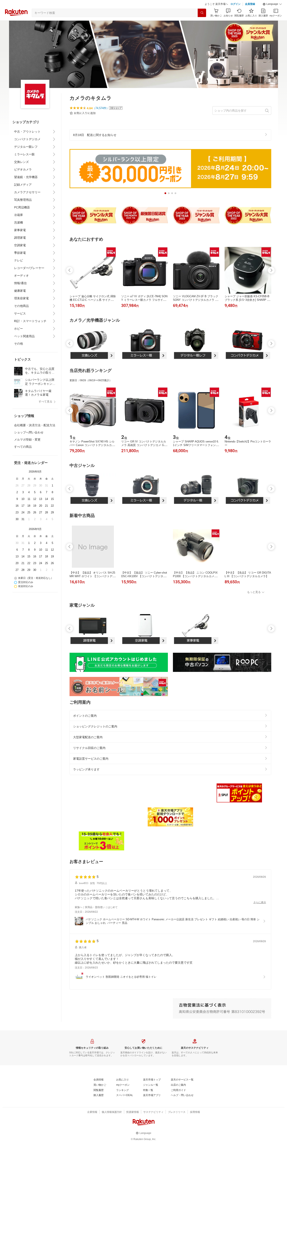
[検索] (202, 13)
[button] (272, 4)
